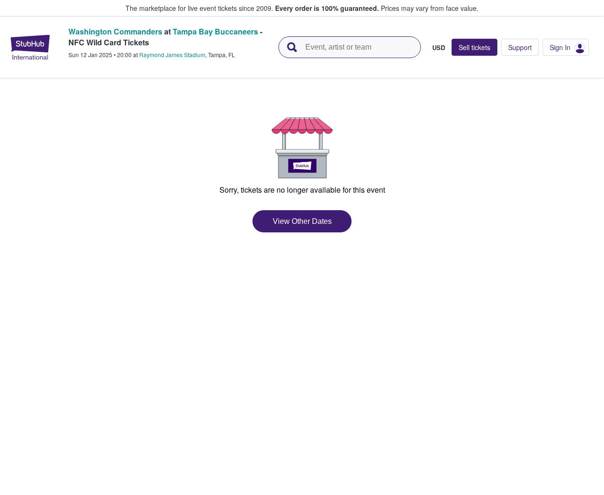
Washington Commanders (115, 31)
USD (438, 47)
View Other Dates (302, 221)
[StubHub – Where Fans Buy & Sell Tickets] (30, 47)
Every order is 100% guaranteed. (327, 8)
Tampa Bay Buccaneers (215, 31)
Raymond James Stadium (172, 55)
